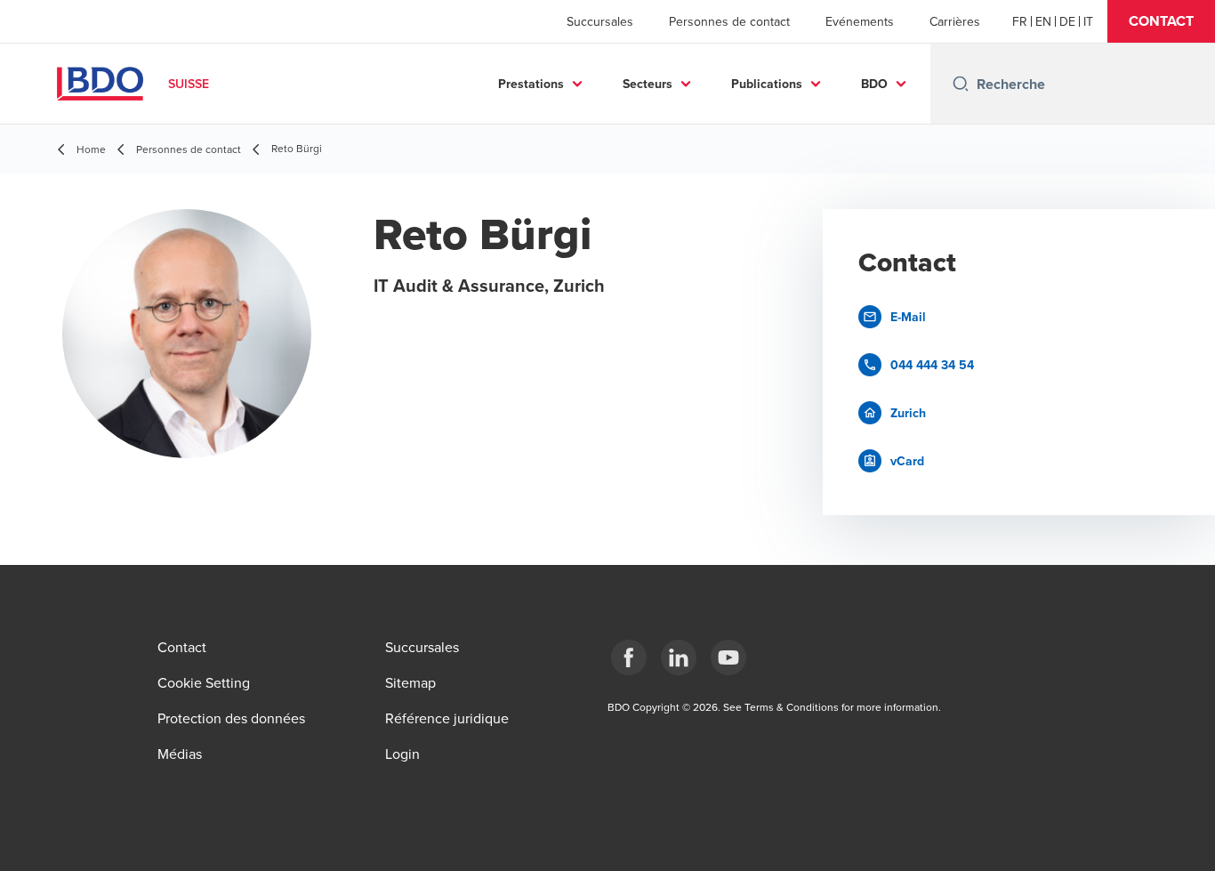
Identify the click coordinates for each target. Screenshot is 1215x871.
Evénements (859, 21)
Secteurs (647, 84)
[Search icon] (961, 84)
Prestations (531, 84)
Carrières (954, 21)
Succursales (600, 21)
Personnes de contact (729, 21)
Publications (766, 84)
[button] (1161, 21)
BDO (874, 84)
